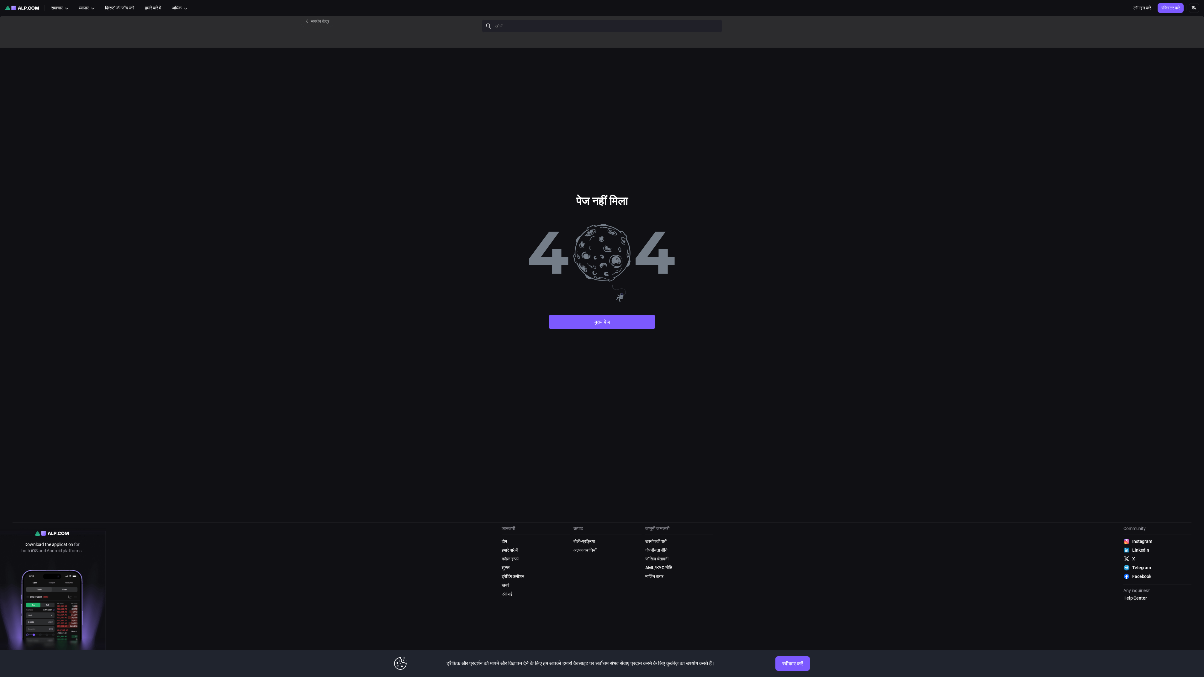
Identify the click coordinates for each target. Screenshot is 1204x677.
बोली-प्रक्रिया (584, 541)
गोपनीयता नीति (656, 550)
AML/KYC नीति (658, 567)
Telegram (1141, 567)
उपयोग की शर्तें (656, 541)
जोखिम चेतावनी (656, 558)
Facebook (1141, 576)
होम (504, 541)
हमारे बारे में (510, 550)
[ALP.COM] (22, 8)
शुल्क (506, 567)
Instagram (1142, 541)
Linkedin (1140, 550)
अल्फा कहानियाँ (584, 550)
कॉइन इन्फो (510, 558)
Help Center (1135, 598)
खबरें (505, 585)
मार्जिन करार (654, 576)
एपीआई (507, 593)
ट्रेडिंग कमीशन (513, 576)
